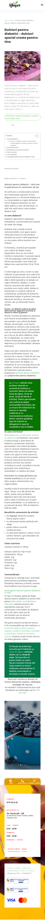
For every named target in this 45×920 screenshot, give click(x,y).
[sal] (18, 883)
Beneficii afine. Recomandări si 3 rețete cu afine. (23, 718)
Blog (12, 20)
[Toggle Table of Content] (35, 136)
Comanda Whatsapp (34, 783)
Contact (30, 871)
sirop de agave (16, 652)
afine (23, 628)
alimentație (10, 116)
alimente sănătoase (23, 116)
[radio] (6, 174)
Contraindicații (12, 154)
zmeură (30, 628)
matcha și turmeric (25, 634)
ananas (7, 637)
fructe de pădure (12, 628)
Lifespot (16, 383)
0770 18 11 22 (12, 803)
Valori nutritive (12, 152)
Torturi (10, 783)
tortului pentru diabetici (28, 373)
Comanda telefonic (22, 783)
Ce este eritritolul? (13, 147)
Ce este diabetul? (12, 139)
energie (34, 116)
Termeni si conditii (13, 868)
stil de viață (10, 118)
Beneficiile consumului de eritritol (18, 150)
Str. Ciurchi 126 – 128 (15, 814)
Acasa (6, 20)
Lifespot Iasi (16, 725)
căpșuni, (8, 631)
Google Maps (14, 849)
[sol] (18, 892)
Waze (24, 849)
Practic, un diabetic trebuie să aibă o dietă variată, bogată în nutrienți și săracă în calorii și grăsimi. (24, 143)
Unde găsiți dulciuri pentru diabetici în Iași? (21, 157)
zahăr (18, 118)
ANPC (23, 871)
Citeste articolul (22, 754)
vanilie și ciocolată (21, 631)
